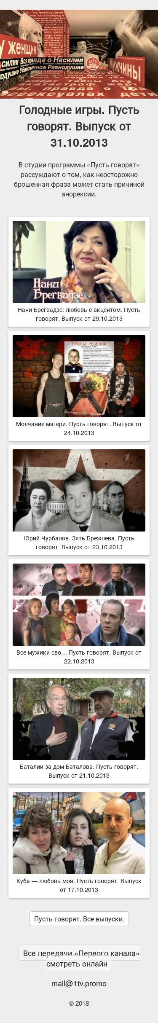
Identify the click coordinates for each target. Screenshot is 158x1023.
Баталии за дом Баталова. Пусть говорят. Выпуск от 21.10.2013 (79, 770)
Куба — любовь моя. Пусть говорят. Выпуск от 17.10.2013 (79, 885)
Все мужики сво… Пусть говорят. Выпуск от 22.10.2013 (79, 656)
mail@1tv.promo (79, 982)
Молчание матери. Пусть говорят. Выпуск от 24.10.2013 (79, 428)
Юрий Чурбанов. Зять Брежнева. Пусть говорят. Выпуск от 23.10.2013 (79, 542)
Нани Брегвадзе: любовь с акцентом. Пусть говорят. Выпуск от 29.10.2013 (79, 313)
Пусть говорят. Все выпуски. (79, 919)
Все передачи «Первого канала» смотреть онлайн (81, 958)
